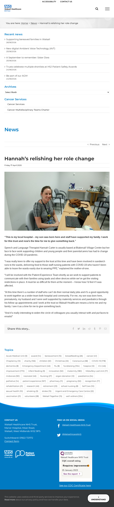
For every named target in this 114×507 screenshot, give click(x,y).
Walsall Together (52, 396)
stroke (46, 391)
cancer (92, 356)
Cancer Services (15, 104)
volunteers (32, 396)
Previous (94, 144)
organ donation (65, 376)
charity (30, 361)
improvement (15, 371)
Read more (9, 499)
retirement (50, 386)
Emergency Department (36, 366)
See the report (70, 474)
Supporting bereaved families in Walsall (28, 39)
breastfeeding (74, 356)
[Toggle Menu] (107, 9)
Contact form (11, 441)
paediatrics (85, 376)
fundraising (72, 366)
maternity (74, 371)
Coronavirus (80, 361)
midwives (13, 376)
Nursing (46, 376)
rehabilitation (14, 386)
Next (104, 144)
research (33, 386)
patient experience (34, 381)
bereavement (53, 356)
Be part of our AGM (16, 75)
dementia (12, 366)
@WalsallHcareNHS (71, 434)
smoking (32, 391)
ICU (102, 366)
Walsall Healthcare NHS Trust (76, 425)
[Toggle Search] (96, 8)
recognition (92, 381)
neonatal (29, 376)
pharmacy (56, 381)
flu (57, 366)
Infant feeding (36, 371)
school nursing (69, 386)
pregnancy (74, 381)
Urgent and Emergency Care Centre (74, 391)
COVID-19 (99, 361)
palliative (12, 381)
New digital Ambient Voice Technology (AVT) (30, 48)
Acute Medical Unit (16, 356)
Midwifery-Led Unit (97, 371)
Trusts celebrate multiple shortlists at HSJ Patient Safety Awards (41, 66)
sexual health (14, 391)
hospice (88, 366)
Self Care (88, 386)
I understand (98, 498)
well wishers (74, 396)
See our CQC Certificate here (75, 485)
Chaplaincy (13, 361)
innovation (56, 371)
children (45, 361)
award (36, 356)
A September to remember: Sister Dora (27, 57)
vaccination (13, 396)
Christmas (62, 361)
